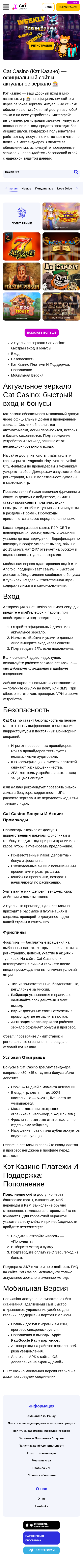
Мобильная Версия (27, 375)
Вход (15, 354)
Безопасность (22, 359)
